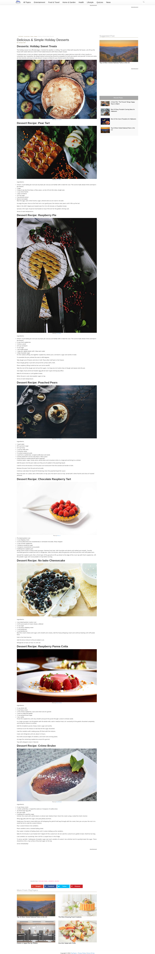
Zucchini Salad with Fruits (67, 943)
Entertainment (39, 2)
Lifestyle (90, 2)
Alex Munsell (58, 801)
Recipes (57, 881)
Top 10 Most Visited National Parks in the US (32, 917)
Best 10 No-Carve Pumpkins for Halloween (123, 119)
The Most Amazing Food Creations (70, 917)
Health (81, 2)
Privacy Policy (82, 953)
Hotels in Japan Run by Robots (27, 943)
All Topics (27, 2)
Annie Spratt (58, 119)
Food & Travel (53, 2)
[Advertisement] (57, 18)
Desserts (51, 881)
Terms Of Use (91, 953)
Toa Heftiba (59, 179)
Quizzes (100, 2)
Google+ (38, 886)
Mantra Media (59, 702)
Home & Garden (69, 2)
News (108, 2)
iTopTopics (74, 953)
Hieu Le (58, 535)
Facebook (51, 886)
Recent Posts (118, 98)
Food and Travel (43, 881)
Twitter (64, 886)
